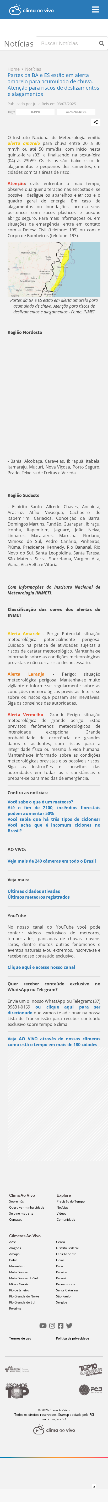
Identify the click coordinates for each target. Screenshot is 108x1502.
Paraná (61, 1278)
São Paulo (63, 1296)
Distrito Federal (67, 1248)
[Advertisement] (54, 397)
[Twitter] (69, 1328)
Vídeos (61, 1213)
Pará (59, 1266)
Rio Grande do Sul (22, 1302)
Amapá (14, 1254)
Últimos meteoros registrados (39, 897)
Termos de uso (20, 1338)
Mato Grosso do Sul (23, 1278)
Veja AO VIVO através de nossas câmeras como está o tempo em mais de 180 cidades (54, 1041)
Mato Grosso (18, 1272)
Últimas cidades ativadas (34, 891)
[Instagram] (52, 1328)
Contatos (15, 1219)
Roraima (15, 1308)
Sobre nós (16, 1201)
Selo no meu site (21, 1213)
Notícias (62, 1207)
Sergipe (61, 1302)
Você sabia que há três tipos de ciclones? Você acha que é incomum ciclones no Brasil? (54, 825)
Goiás (60, 1260)
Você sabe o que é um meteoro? (40, 802)
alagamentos (76, 111)
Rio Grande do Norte (24, 1296)
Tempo (35, 111)
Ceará (60, 1242)
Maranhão (16, 1266)
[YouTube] (43, 1328)
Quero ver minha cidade (26, 1207)
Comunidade (66, 1219)
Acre (12, 1242)
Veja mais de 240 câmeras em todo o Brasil (52, 861)
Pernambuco (65, 1284)
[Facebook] (60, 1328)
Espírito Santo (66, 1254)
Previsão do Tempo (71, 1201)
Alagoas (15, 1248)
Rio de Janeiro (19, 1290)
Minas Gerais (19, 1284)
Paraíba (61, 1272)
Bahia (13, 1260)
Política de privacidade (72, 1338)
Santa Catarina (67, 1290)
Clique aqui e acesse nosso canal (41, 967)
